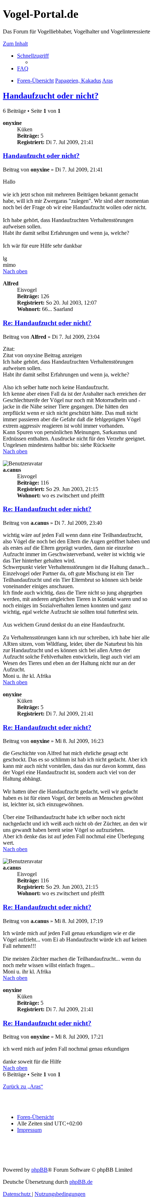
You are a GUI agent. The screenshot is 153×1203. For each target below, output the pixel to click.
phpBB (39, 1170)
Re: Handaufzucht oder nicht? (47, 323)
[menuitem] (22, 68)
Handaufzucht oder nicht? (51, 95)
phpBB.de (81, 1182)
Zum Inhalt (15, 44)
